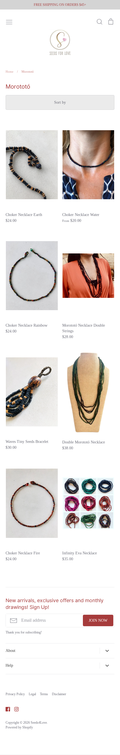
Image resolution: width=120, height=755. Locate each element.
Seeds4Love (39, 723)
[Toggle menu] (9, 21)
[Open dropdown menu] (107, 651)
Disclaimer (59, 694)
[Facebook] (5, 709)
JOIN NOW (98, 620)
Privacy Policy (15, 694)
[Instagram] (14, 709)
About (10, 651)
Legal (32, 694)
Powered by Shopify (19, 727)
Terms (44, 694)
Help (9, 665)
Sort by (60, 102)
